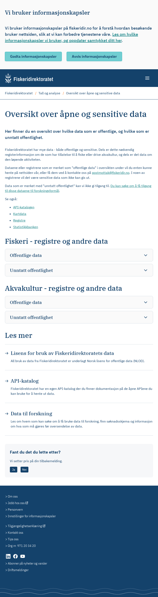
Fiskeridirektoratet (19, 93)
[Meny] (147, 78)
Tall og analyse (49, 93)
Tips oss (13, 539)
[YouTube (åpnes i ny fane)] (22, 558)
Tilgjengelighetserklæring (25, 526)
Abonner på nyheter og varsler (27, 563)
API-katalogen (23, 207)
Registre (19, 220)
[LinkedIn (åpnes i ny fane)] (8, 558)
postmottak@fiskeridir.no (110, 173)
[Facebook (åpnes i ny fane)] (15, 558)
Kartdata (19, 214)
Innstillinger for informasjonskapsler (32, 516)
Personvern (15, 509)
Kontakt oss (15, 532)
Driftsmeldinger (18, 570)
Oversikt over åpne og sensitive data (93, 93)
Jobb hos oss (16, 503)
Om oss (13, 496)
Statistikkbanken (25, 227)
